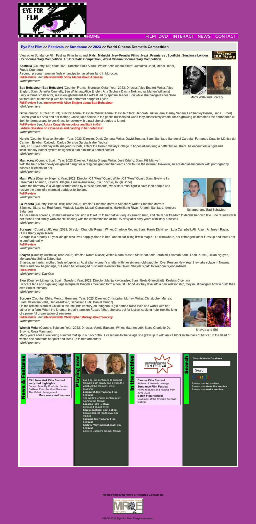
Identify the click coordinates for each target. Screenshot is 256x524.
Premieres (157, 55)
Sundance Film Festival (153, 386)
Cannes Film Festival (151, 380)
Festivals (56, 47)
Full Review (28, 77)
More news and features (54, 395)
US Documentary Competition (41, 59)
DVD (122, 494)
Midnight (104, 55)
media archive (214, 389)
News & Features (137, 494)
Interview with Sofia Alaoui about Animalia (73, 77)
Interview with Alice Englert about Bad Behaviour (78, 102)
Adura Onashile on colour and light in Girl (72, 124)
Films (114, 494)
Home (106, 494)
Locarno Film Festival (96, 403)
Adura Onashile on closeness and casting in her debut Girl (62, 128)
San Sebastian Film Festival (100, 409)
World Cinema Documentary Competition (132, 59)
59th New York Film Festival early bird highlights (47, 382)
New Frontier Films (125, 55)
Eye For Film (31, 47)
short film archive (216, 386)
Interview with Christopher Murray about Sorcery (78, 317)
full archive (212, 383)
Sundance (78, 47)
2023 (97, 47)
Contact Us (156, 494)
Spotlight (174, 55)
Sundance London (195, 55)
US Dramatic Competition (82, 59)
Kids (92, 55)
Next (144, 55)
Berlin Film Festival (150, 395)
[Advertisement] (162, 13)
